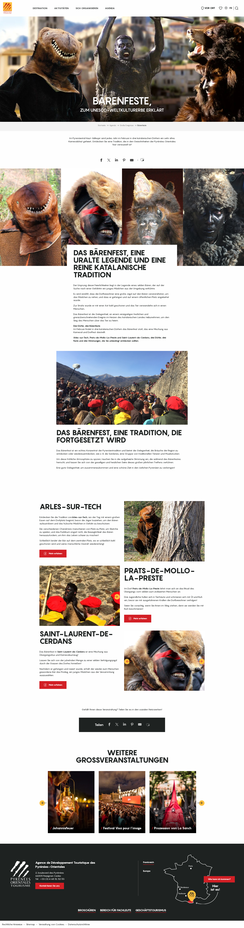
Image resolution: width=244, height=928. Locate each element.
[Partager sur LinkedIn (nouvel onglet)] (116, 160)
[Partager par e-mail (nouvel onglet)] (131, 160)
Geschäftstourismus (150, 910)
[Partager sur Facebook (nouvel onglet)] (101, 160)
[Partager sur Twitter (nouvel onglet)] (109, 160)
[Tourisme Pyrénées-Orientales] (7, 7)
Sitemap (30, 924)
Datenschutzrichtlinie (79, 924)
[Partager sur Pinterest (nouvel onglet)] (124, 160)
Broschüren (87, 910)
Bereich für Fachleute (115, 910)
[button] (237, 8)
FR (230, 8)
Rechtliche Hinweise (12, 924)
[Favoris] (221, 8)
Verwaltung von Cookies (51, 924)
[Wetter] (226, 8)
